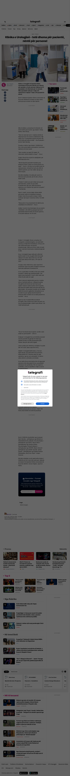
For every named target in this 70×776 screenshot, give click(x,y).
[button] (35, 388)
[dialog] (35, 388)
